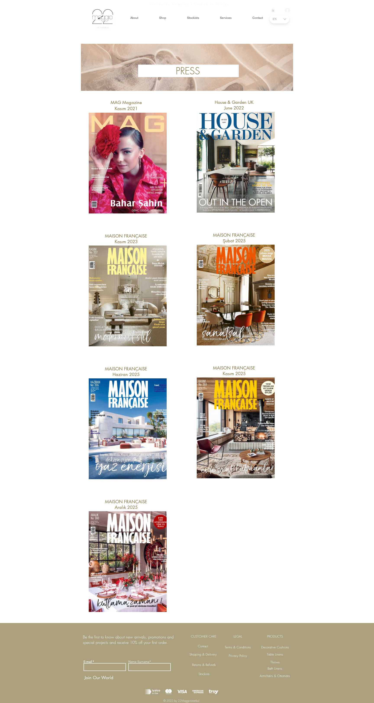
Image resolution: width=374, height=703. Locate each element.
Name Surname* (139, 661)
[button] (273, 9)
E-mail (88, 661)
